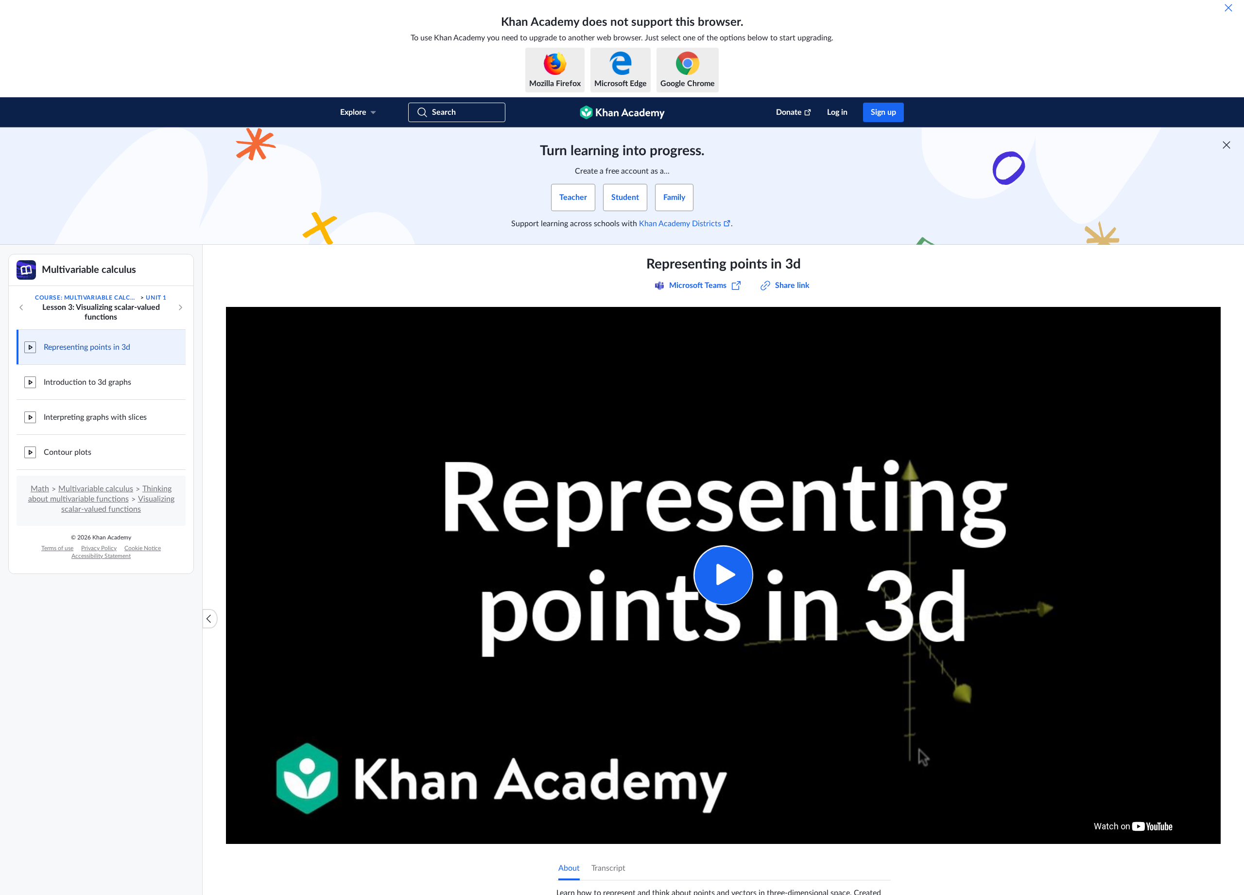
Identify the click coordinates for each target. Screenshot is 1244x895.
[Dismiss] (1228, 8)
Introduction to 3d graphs (87, 382)
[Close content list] (210, 618)
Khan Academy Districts (680, 224)
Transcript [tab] (608, 868)
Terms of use (57, 548)
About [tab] (569, 868)
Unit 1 (156, 298)
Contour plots (67, 452)
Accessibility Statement (101, 556)
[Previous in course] (21, 307)
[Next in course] (180, 307)
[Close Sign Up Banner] (1226, 145)
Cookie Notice (142, 548)
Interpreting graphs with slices (95, 417)
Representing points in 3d (87, 347)
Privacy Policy (99, 548)
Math (40, 489)
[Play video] (723, 575)
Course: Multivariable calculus (87, 298)
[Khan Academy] (622, 112)
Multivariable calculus (95, 489)
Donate (789, 112)
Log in (837, 112)
